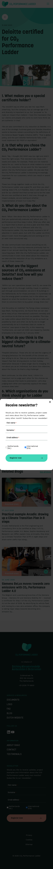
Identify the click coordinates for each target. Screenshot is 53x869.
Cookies (29, 840)
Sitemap (29, 844)
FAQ (9, 709)
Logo (9, 704)
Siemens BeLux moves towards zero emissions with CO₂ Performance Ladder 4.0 (26, 587)
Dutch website (15, 718)
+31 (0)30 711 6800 (26, 685)
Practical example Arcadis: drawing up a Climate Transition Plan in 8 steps (25, 518)
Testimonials (14, 754)
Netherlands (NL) (14, 807)
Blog (9, 713)
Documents (13, 700)
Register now (17, 818)
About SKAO (13, 745)
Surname (12, 793)
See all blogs (45, 472)
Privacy (29, 835)
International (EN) (34, 807)
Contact (11, 750)
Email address (14, 800)
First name (13, 785)
